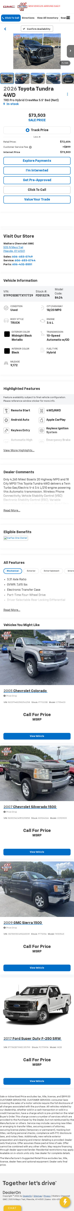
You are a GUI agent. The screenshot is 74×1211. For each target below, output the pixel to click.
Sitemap (38, 1196)
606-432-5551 (22, 264)
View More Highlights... (18, 450)
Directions (28, 18)
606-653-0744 (25, 260)
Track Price (39, 130)
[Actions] (67, 94)
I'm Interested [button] (37, 170)
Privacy (47, 1196)
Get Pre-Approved (37, 180)
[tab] (12, 571)
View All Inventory (47, 18)
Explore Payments (37, 160)
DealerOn (27, 1196)
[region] (37, 147)
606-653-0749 (22, 256)
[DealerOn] (12, 1192)
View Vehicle (37, 736)
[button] (11, 18)
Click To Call (37, 190)
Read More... (11, 510)
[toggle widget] (65, 1202)
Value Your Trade (37, 199)
